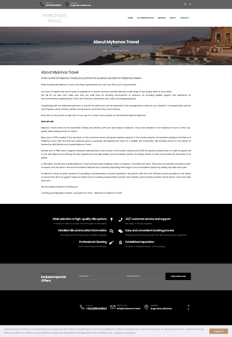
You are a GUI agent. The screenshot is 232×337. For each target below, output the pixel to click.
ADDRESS (74, 3)
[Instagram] (185, 4)
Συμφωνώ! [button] (219, 331)
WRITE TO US (122, 305)
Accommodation (145, 18)
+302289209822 (53, 5)
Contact (184, 18)
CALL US (48, 3)
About (173, 18)
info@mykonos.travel (128, 308)
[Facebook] (190, 4)
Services (162, 18)
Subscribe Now (178, 276)
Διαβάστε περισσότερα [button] (124, 333)
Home (130, 18)
